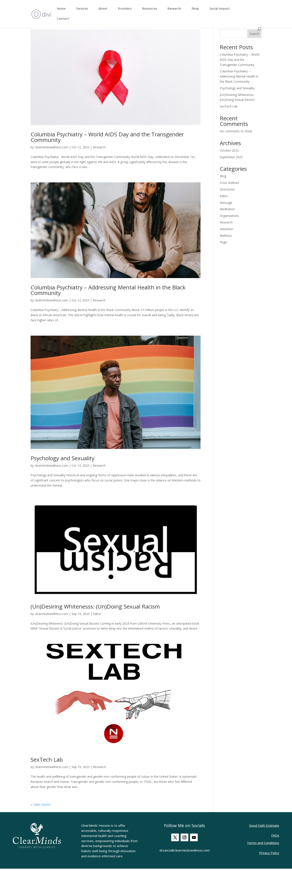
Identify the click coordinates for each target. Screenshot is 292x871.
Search (254, 34)
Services (82, 8)
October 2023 (229, 150)
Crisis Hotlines (229, 183)
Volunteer (226, 229)
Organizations (229, 216)
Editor (97, 614)
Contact (63, 19)
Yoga (223, 242)
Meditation (227, 209)
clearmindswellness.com (51, 147)
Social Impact (219, 8)
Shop (195, 8)
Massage (226, 203)
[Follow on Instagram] (184, 837)
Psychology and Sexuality (62, 458)
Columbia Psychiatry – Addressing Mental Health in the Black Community (108, 290)
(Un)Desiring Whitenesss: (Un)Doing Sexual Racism (95, 606)
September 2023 (231, 157)
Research (174, 8)
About (103, 8)
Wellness (226, 236)
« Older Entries (41, 805)
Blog (223, 176)
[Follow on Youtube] (194, 837)
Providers (125, 8)
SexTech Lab (47, 759)
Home (61, 8)
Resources (149, 8)
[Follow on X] (175, 837)
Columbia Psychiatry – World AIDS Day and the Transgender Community (107, 137)
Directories (227, 189)
